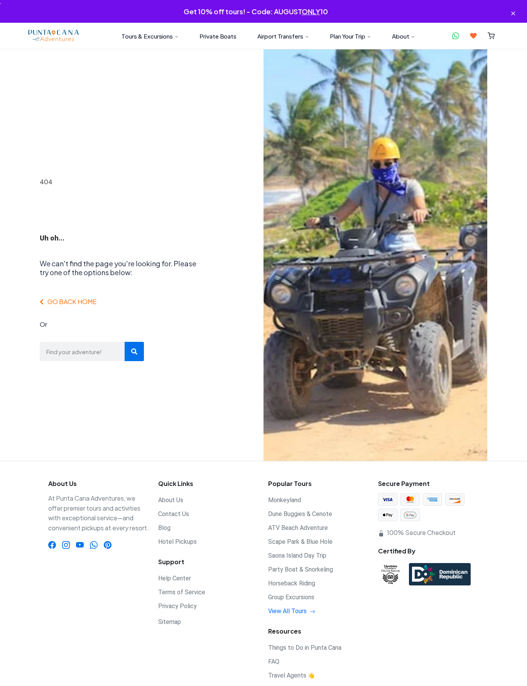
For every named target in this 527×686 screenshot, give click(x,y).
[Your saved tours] (473, 36)
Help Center (174, 578)
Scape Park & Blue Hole (300, 541)
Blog (164, 527)
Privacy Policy (177, 606)
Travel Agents (291, 675)
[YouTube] (80, 544)
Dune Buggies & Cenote (300, 514)
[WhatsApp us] (455, 36)
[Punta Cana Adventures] (53, 36)
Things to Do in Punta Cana (304, 647)
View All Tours (288, 611)
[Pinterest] (107, 544)
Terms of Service (181, 592)
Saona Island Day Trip (297, 555)
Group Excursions (291, 597)
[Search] (134, 351)
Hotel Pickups (177, 541)
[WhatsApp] (94, 544)
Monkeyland (284, 500)
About (400, 36)
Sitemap (169, 621)
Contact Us (173, 514)
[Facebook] (52, 544)
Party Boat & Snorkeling (300, 569)
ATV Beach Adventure (298, 527)
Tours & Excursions (147, 36)
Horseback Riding (291, 583)
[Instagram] (66, 544)
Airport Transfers (280, 36)
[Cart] (491, 36)
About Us (170, 500)
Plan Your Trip (347, 36)
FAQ (273, 661)
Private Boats (217, 36)
